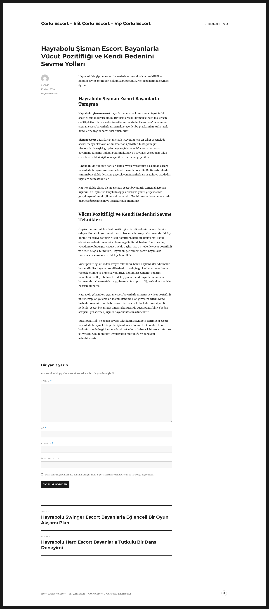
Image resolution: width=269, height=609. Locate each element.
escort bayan (47, 593)
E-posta (47, 443)
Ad (44, 428)
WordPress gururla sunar (118, 593)
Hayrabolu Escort (49, 93)
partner (45, 85)
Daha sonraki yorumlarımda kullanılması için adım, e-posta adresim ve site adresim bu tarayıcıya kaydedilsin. (99, 474)
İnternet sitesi (51, 458)
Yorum (46, 381)
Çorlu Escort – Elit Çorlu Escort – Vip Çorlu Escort (96, 23)
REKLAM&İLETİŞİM (216, 24)
